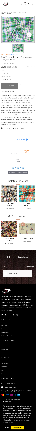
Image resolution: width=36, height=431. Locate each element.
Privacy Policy (5, 332)
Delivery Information (7, 335)
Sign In (3, 370)
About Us (4, 325)
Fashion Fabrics (11, 12)
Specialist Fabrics (6, 353)
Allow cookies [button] (17, 427)
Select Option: (6, 77)
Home (3, 12)
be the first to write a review (18, 172)
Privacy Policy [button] (8, 422)
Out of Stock (9, 86)
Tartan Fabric (21, 12)
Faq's (2, 373)
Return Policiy (5, 346)
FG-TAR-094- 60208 (9, 205)
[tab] (18, 159)
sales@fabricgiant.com (11, 387)
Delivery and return (20, 128)
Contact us (4, 363)
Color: (3, 70)
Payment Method (6, 328)
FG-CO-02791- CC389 (9, 240)
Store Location (6, 128)
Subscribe (30, 267)
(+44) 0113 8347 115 (10, 383)
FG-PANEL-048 (27, 239)
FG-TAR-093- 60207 (27, 205)
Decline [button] (6, 427)
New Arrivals (4, 349)
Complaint (4, 366)
